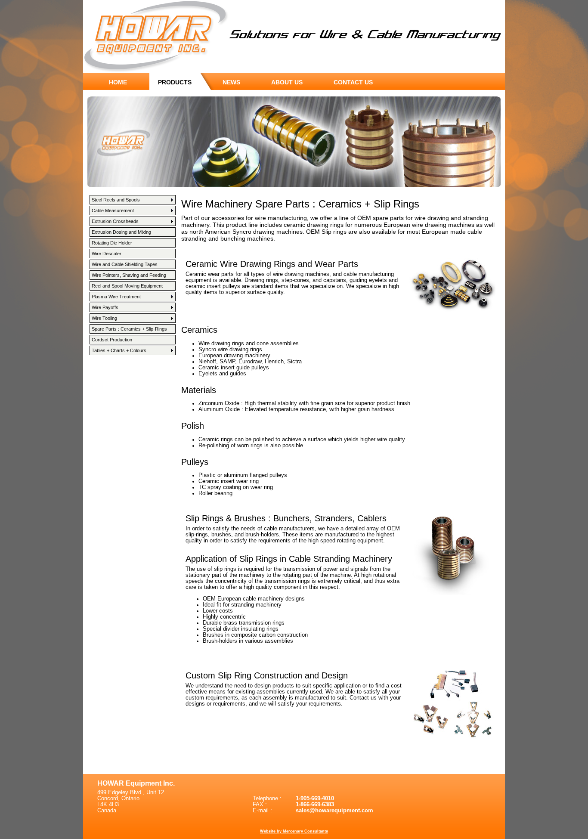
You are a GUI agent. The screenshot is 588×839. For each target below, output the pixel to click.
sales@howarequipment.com (334, 811)
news (231, 82)
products (175, 82)
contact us (353, 82)
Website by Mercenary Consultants (294, 831)
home (118, 82)
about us (287, 82)
